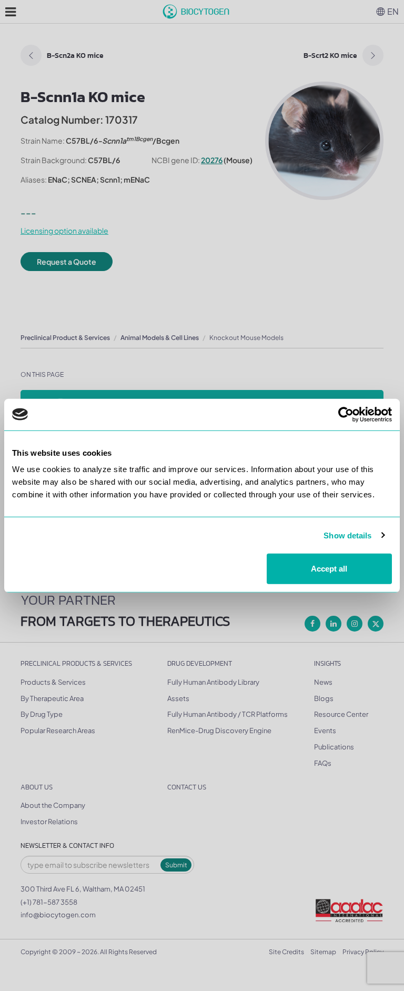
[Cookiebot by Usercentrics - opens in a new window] (346, 414)
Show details (347, 534)
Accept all (329, 568)
